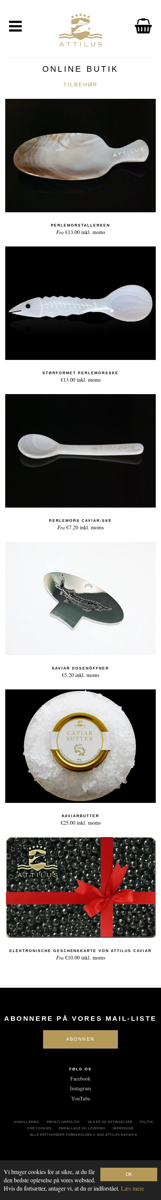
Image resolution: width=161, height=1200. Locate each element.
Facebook (80, 1078)
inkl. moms (80, 229)
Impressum (123, 1128)
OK (129, 1174)
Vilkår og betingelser (110, 1122)
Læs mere (132, 1188)
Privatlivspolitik (63, 1122)
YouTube (80, 1098)
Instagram (80, 1088)
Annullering (26, 1122)
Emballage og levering (82, 1128)
